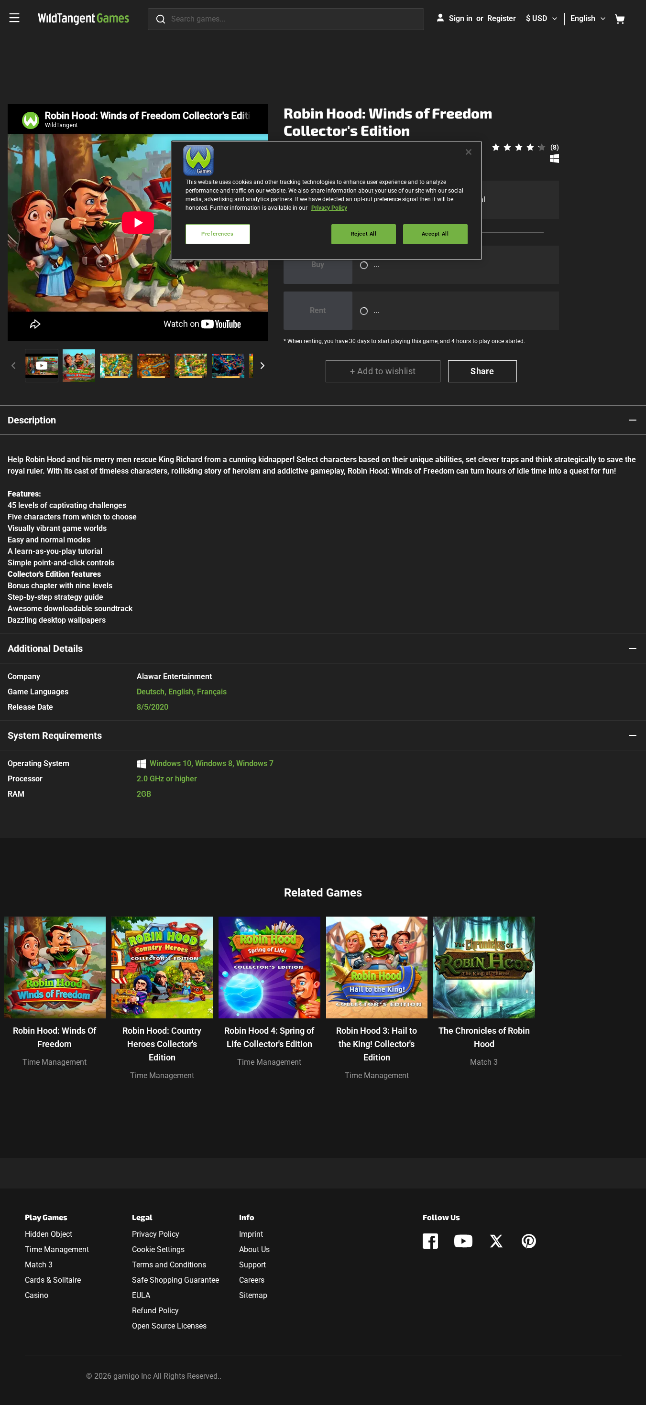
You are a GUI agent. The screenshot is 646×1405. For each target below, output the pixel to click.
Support (252, 1264)
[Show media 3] (116, 365)
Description (32, 420)
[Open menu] (14, 17)
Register (501, 18)
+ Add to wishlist (383, 371)
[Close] (468, 151)
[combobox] (286, 19)
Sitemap (253, 1295)
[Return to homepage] (83, 19)
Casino (36, 1295)
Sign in (460, 18)
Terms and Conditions (169, 1264)
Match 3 (484, 1062)
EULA (141, 1295)
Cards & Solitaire (53, 1280)
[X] (496, 1241)
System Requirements (55, 735)
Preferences (217, 233)
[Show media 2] (79, 365)
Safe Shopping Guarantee (175, 1280)
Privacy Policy (155, 1234)
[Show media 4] (153, 365)
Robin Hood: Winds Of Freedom (54, 1037)
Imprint (251, 1234)
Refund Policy (155, 1310)
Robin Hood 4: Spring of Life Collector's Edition (269, 1037)
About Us (254, 1249)
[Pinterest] (528, 1241)
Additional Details (45, 648)
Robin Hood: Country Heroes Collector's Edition (161, 1044)
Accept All (435, 233)
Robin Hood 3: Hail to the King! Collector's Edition (376, 1044)
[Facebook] (430, 1241)
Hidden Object (48, 1234)
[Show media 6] (228, 365)
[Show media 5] (191, 365)
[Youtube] (463, 1241)
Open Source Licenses (169, 1325)
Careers (251, 1280)
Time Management (54, 1062)
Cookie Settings (158, 1249)
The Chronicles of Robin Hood (484, 1037)
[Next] (262, 365)
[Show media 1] (41, 365)
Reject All (364, 233)
